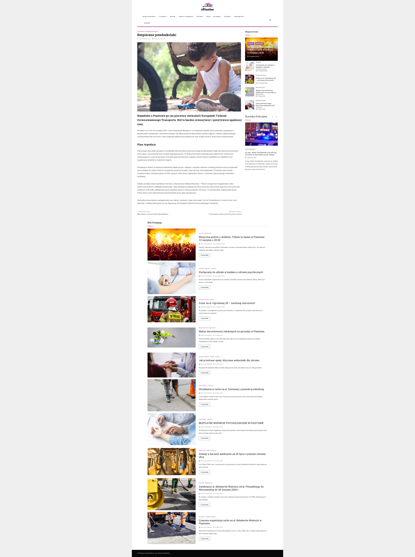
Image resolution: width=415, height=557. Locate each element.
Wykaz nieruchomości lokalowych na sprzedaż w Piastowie (266, 92)
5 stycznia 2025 (251, 157)
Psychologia (202, 419)
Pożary (212, 299)
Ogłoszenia (212, 328)
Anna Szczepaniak (159, 38)
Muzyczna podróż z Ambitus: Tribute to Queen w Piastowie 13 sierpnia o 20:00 (260, 50)
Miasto (172, 16)
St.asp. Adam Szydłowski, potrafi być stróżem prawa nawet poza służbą (261, 153)
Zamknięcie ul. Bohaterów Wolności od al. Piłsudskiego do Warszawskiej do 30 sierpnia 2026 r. (231, 488)
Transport (162, 16)
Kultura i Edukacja (186, 16)
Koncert (250, 43)
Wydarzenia (259, 43)
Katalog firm (239, 16)
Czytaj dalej (204, 255)
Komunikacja (203, 385)
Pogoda (212, 356)
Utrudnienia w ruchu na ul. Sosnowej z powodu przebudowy (231, 389)
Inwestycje (202, 517)
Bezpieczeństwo (149, 16)
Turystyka (216, 16)
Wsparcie (207, 268)
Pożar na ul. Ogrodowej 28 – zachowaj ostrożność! (266, 79)
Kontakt (147, 23)
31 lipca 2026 (261, 96)
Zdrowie (200, 16)
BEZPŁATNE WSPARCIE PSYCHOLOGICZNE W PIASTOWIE (231, 423)
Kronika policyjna (250, 149)
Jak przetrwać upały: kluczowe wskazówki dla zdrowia (265, 106)
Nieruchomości (260, 87)
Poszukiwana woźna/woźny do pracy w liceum (225, 214)
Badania (258, 62)
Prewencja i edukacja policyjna (147, 31)
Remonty (210, 385)
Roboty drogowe (211, 450)
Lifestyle (227, 16)
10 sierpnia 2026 (262, 71)
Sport (209, 16)
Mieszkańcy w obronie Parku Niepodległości (152, 214)
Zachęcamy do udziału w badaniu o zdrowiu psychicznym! (265, 67)
